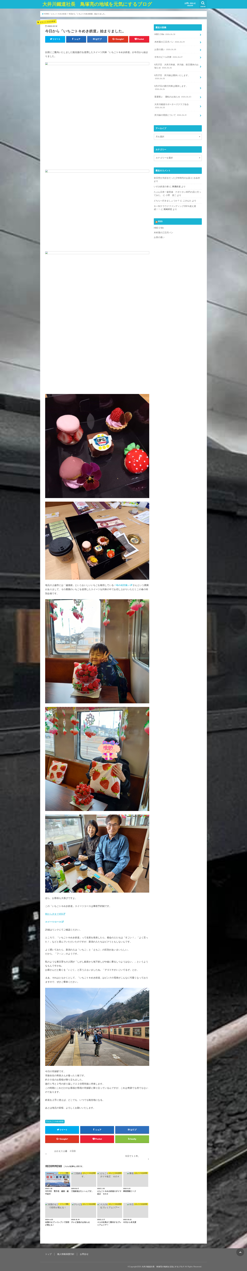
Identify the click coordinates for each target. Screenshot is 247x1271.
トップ (48, 1254)
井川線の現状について (170, 115)
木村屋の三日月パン (169, 42)
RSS (160, 221)
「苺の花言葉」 (122, 585)
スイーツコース (53, 921)
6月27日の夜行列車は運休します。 (171, 87)
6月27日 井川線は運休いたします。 (172, 77)
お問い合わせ (190, 4)
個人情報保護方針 (65, 1254)
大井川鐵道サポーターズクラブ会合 (171, 106)
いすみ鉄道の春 (161, 186)
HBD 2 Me (164, 34)
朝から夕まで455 (54, 914)
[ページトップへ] (240, 1252)
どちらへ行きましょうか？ (167, 201)
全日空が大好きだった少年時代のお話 (172, 178)
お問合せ (84, 1254)
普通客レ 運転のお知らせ (172, 97)
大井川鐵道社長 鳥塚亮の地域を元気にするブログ (97, 4)
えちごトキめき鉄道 (56, 1121)
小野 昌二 (171, 195)
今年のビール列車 (168, 57)
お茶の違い (165, 49)
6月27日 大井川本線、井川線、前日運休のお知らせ (176, 66)
